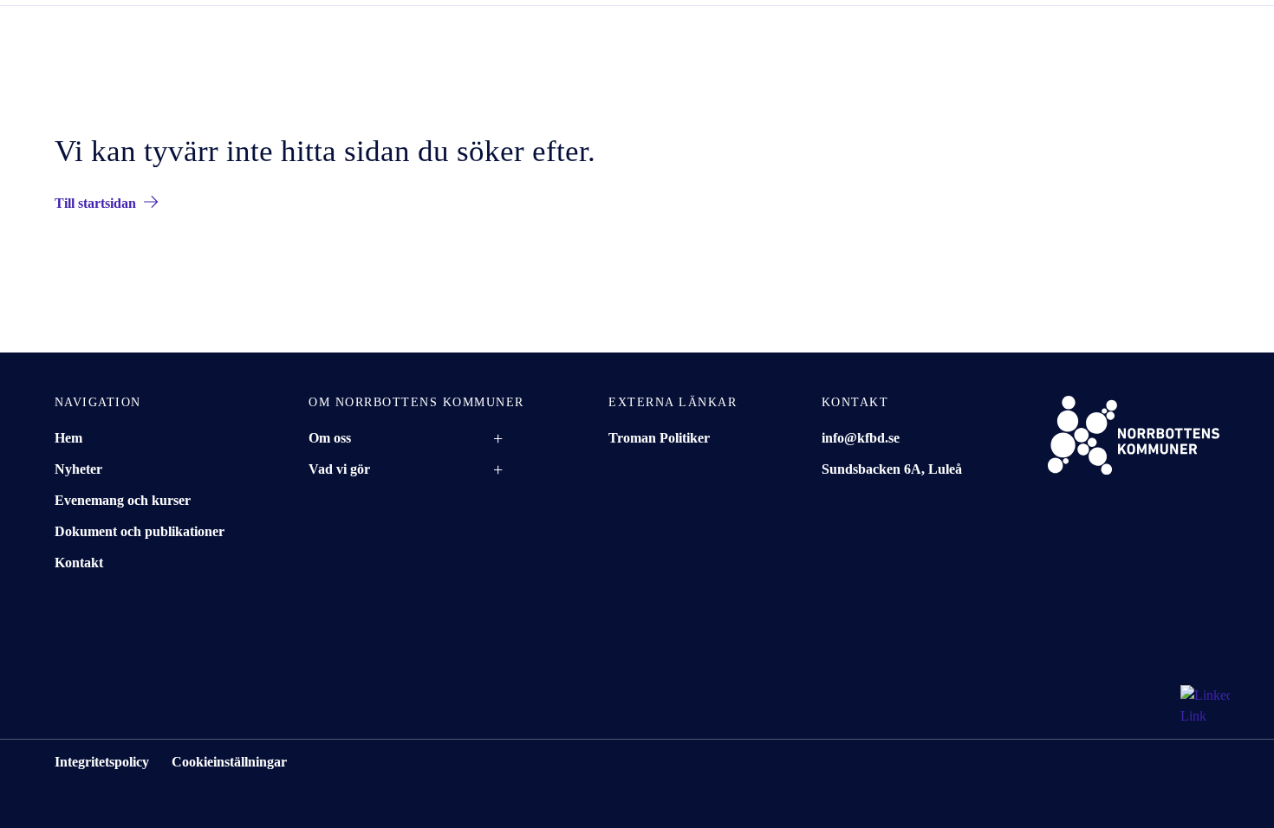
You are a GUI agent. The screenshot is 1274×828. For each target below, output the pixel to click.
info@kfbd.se (861, 437)
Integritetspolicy (102, 761)
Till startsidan (95, 203)
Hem (68, 437)
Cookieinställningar (229, 761)
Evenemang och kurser (123, 500)
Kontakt (79, 562)
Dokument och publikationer (139, 531)
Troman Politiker (659, 437)
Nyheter (78, 469)
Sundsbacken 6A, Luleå (892, 469)
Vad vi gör (339, 469)
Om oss (330, 437)
